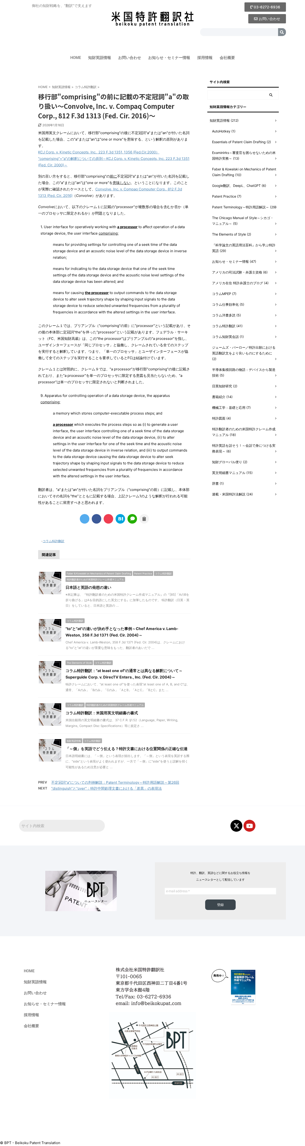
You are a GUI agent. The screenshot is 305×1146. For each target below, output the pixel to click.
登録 (220, 905)
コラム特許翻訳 (53, 541)
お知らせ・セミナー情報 (169, 57)
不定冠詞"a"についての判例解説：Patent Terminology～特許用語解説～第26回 (115, 782)
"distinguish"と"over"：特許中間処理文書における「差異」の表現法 (106, 788)
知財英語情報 (99, 57)
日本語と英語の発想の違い (88, 587)
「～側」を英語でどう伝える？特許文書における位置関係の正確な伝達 (127, 748)
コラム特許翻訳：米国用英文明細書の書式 (102, 712)
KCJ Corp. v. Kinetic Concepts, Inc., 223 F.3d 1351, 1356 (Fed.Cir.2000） (98, 152)
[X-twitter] (236, 826)
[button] (265, 7)
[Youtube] (249, 826)
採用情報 (205, 57)
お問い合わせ (129, 57)
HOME (75, 57)
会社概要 (227, 57)
